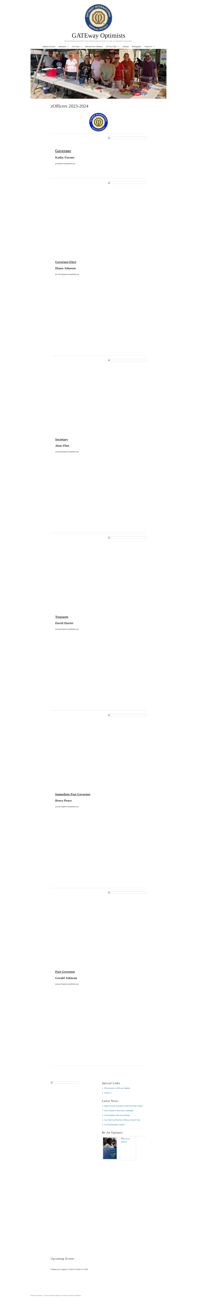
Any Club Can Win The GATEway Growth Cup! (122, 1120)
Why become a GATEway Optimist (117, 1088)
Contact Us (148, 47)
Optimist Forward (48, 47)
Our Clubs (75, 47)
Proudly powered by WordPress (71, 1295)
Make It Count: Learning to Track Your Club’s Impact (123, 1106)
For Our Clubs (111, 47)
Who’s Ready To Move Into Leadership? (119, 1111)
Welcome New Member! (94, 47)
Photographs (136, 47)
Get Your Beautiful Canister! (114, 1125)
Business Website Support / (53, 1295)
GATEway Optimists (98, 35)
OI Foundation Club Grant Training (117, 1115)
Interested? (62, 47)
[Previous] (55, 1265)
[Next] (90, 1265)
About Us (107, 1093)
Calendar (125, 47)
